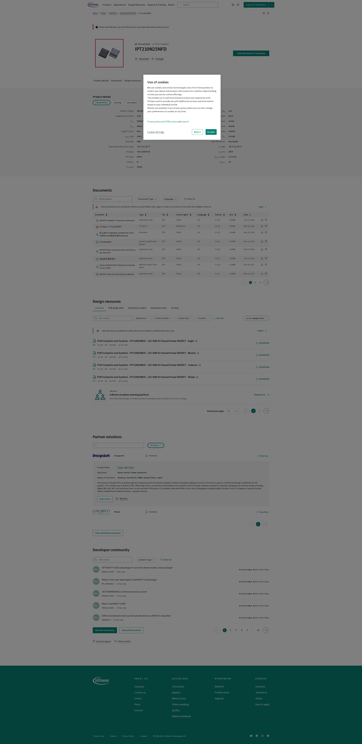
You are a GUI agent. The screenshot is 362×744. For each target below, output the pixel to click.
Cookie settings (155, 132)
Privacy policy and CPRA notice (162, 121)
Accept (211, 132)
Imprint (185, 121)
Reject (197, 132)
